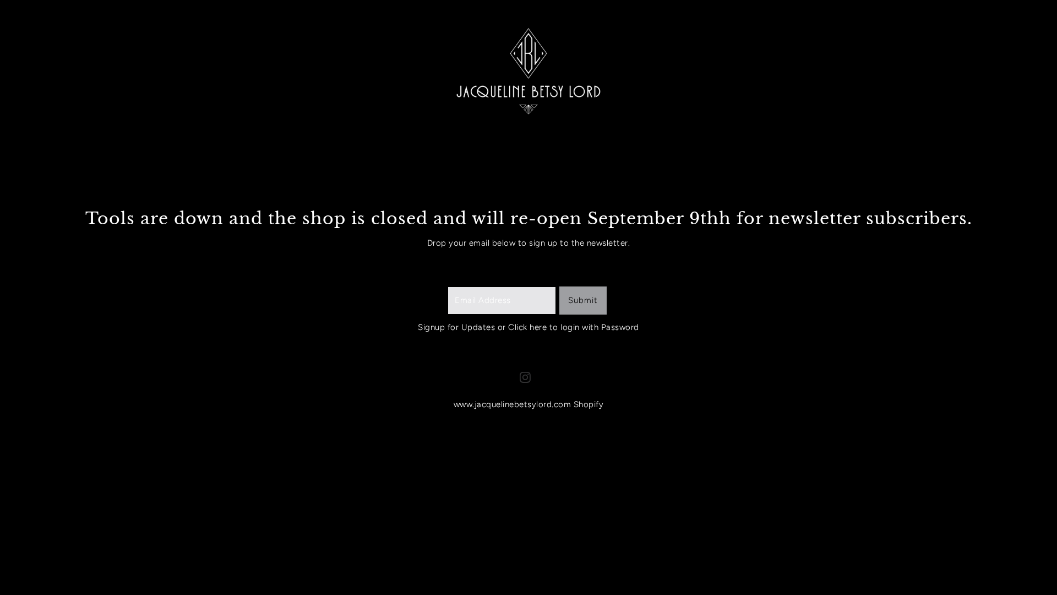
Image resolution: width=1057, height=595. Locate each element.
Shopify (589, 404)
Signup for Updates (456, 327)
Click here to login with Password (573, 327)
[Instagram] (525, 377)
